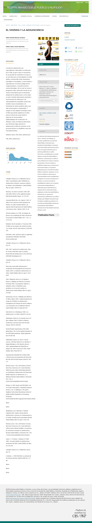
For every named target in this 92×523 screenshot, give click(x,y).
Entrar (87, 2)
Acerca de (13, 16)
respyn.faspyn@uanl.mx (13, 495)
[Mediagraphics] (69, 134)
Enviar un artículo (73, 25)
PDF (41, 64)
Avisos (54, 16)
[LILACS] (69, 111)
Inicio (5, 16)
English (67, 37)
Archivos (14, 25)
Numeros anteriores (42, 16)
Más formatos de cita (47, 100)
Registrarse (8, 19)
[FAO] (69, 130)
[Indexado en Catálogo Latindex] (69, 88)
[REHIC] (69, 119)
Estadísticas (63, 16)
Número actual (26, 16)
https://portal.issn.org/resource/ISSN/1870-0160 (20, 498)
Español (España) (70, 40)
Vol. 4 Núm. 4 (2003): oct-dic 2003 (28, 25)
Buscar (85, 16)
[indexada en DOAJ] (69, 99)
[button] (69, 48)
